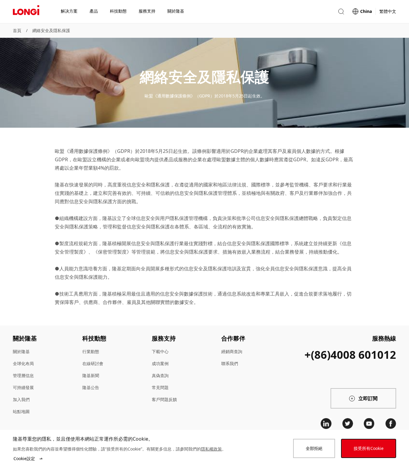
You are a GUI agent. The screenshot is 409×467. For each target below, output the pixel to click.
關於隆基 (21, 351)
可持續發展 (23, 387)
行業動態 (90, 351)
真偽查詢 (160, 375)
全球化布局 (23, 363)
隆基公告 (90, 387)
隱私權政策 (211, 449)
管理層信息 (23, 375)
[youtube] (369, 423)
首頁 (17, 30)
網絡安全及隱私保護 (51, 30)
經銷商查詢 (231, 351)
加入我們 (21, 399)
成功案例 (160, 363)
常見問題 (160, 387)
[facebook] (390, 423)
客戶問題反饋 (164, 399)
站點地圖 (21, 411)
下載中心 (160, 351)
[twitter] (347, 423)
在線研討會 (92, 363)
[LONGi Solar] (26, 11)
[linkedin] (326, 423)
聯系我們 (229, 363)
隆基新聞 (90, 375)
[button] (341, 11)
